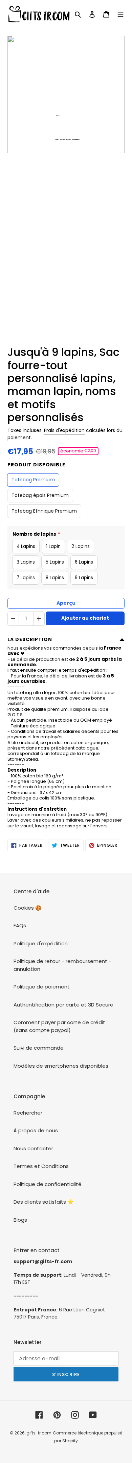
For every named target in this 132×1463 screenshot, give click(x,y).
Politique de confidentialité (48, 1184)
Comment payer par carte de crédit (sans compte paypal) (59, 1026)
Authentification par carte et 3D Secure (63, 1004)
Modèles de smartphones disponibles (61, 1065)
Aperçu (66, 603)
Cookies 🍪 (28, 907)
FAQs (20, 925)
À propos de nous (36, 1130)
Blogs (20, 1219)
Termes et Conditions (41, 1166)
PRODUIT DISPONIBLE (36, 464)
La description (29, 639)
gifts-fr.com (38, 1433)
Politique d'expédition (41, 943)
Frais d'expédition (64, 430)
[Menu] (120, 14)
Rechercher (28, 1112)
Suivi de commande (39, 1047)
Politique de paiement (42, 986)
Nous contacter (33, 1148)
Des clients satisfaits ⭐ (44, 1201)
